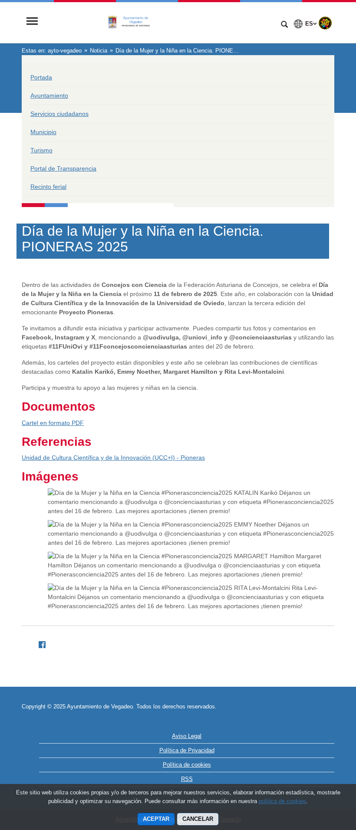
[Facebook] (39, 643)
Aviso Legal (186, 736)
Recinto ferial (48, 186)
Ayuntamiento (49, 95)
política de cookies (282, 801)
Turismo (41, 150)
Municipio (43, 131)
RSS (187, 779)
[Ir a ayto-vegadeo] (158, 22)
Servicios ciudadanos (59, 113)
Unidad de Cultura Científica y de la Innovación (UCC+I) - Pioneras (113, 457)
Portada (41, 77)
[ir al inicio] (321, 778)
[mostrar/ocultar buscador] (284, 25)
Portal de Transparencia (63, 168)
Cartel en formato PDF (53, 422)
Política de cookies (187, 764)
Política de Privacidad (186, 750)
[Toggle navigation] (32, 22)
